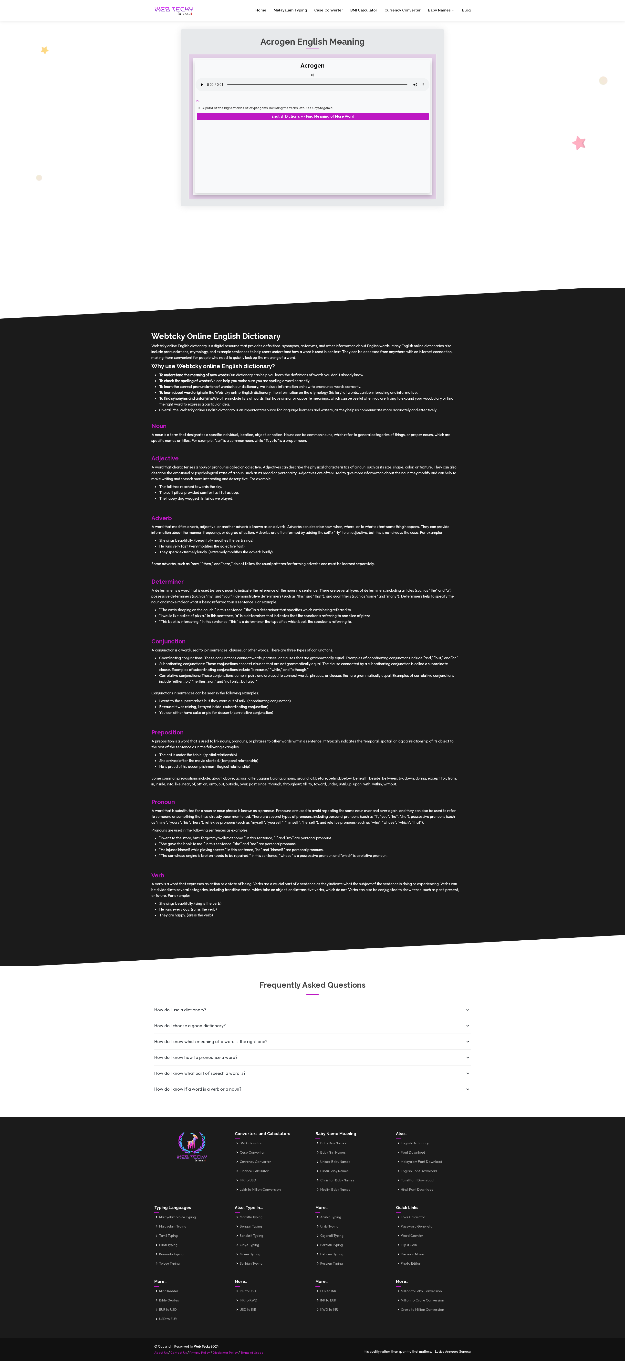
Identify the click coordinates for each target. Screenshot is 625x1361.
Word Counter (412, 1235)
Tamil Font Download (417, 1180)
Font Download (413, 1152)
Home (260, 10)
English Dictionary (415, 1143)
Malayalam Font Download (421, 1161)
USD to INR (248, 1309)
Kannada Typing (171, 1254)
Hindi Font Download (417, 1189)
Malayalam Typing (290, 10)
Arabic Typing (330, 1217)
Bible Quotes (169, 1300)
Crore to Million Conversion (422, 1309)
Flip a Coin (409, 1245)
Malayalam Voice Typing (177, 1217)
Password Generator (417, 1226)
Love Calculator (413, 1217)
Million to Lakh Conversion (421, 1291)
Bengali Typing (251, 1226)
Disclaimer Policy (225, 1352)
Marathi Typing (251, 1217)
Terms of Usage (251, 1352)
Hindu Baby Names (334, 1171)
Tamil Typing (168, 1235)
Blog (466, 10)
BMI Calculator (363, 10)
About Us (161, 1352)
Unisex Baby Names (335, 1161)
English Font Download (419, 1171)
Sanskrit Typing (251, 1235)
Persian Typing (331, 1245)
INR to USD (248, 1180)
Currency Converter (403, 10)
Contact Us (178, 1352)
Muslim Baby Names (335, 1189)
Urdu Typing (329, 1226)
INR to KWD (248, 1300)
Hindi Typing (168, 1245)
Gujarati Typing (332, 1235)
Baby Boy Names (333, 1143)
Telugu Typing (169, 1263)
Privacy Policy (199, 1352)
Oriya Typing (249, 1245)
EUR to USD (168, 1309)
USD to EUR (168, 1318)
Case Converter (328, 10)
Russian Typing (331, 1263)
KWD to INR (329, 1309)
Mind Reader (168, 1291)
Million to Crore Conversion (422, 1300)
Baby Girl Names (333, 1152)
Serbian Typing (251, 1263)
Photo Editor (411, 1263)
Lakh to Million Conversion (260, 1189)
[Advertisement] (312, 155)
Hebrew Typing (331, 1254)
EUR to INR (328, 1291)
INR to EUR (328, 1300)
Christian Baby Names (337, 1180)
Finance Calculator (254, 1171)
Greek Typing (250, 1254)
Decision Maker (413, 1254)
